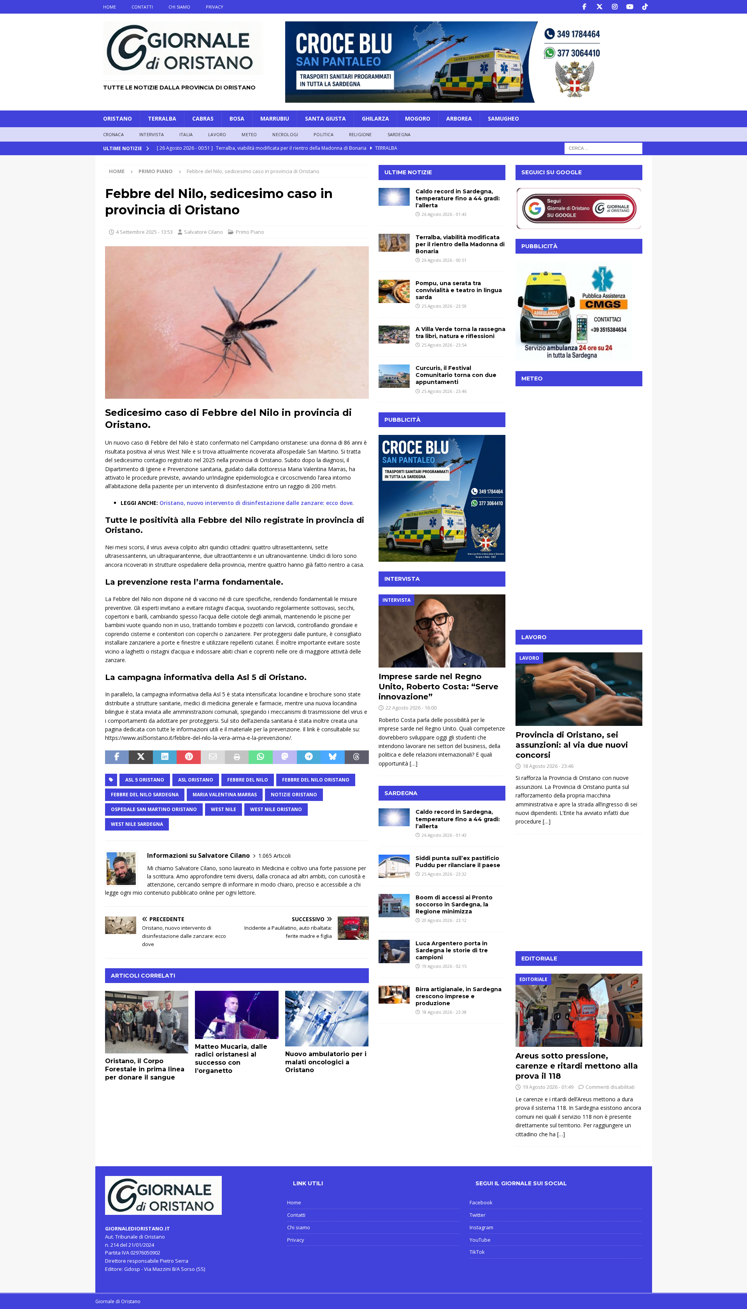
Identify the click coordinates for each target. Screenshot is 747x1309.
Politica (323, 134)
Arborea (459, 118)
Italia (186, 134)
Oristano (117, 118)
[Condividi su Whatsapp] (261, 757)
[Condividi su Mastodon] (285, 757)
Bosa (237, 118)
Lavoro (217, 134)
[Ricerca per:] (603, 148)
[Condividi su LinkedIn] (165, 757)
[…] (413, 763)
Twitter (478, 1214)
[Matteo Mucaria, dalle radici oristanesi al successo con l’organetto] (237, 1015)
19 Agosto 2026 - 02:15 (444, 966)
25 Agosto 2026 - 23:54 (444, 345)
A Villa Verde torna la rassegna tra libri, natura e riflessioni (460, 333)
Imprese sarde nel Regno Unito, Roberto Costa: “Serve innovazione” (438, 686)
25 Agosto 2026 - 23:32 (444, 874)
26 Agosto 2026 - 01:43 (444, 214)
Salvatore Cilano (203, 231)
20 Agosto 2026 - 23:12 (444, 920)
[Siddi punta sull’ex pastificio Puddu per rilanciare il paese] (394, 866)
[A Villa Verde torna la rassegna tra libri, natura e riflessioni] (394, 334)
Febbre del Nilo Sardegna (145, 794)
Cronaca (113, 134)
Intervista (151, 134)
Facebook (481, 1202)
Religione (360, 134)
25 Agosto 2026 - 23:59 (444, 306)
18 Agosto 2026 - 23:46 (548, 765)
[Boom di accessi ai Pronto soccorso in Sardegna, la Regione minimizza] (394, 905)
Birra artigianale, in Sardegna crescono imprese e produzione (459, 996)
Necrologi (285, 134)
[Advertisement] (579, 571)
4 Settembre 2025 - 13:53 (144, 231)
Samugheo (503, 118)
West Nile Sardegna (137, 824)
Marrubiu (274, 118)
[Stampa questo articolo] (237, 757)
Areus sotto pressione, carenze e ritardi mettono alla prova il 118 (577, 1066)
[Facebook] (584, 7)
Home (109, 7)
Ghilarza (375, 118)
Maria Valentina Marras (225, 794)
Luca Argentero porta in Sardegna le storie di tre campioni (452, 950)
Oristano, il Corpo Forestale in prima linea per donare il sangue (144, 1069)
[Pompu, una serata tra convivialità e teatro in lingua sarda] (394, 291)
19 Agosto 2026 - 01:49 (548, 1086)
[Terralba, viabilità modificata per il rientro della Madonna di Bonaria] (394, 243)
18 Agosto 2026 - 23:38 (444, 1012)
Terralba (162, 118)
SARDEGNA (400, 793)
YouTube (480, 1239)
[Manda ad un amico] (213, 757)
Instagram (481, 1227)
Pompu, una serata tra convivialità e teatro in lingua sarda (459, 290)
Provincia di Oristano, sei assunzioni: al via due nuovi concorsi (572, 745)
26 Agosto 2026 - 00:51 (444, 260)
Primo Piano (250, 231)
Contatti (142, 7)
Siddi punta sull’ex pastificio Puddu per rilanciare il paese (458, 862)
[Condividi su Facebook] (117, 757)
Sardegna (399, 134)
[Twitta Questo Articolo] (141, 757)
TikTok (477, 1251)
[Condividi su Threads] (357, 757)
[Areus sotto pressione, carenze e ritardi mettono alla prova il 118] (579, 1010)
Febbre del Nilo (247, 779)
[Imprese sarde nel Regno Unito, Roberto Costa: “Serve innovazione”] (442, 631)
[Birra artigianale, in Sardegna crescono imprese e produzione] (394, 995)
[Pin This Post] (189, 757)
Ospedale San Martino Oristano (154, 809)
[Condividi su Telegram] (309, 757)
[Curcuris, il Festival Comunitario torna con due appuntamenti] (394, 376)
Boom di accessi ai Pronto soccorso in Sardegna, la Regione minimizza (454, 904)
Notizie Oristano (294, 794)
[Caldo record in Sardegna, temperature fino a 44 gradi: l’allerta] (394, 197)
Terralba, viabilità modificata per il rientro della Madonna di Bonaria (460, 244)
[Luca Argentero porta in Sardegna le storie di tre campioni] (394, 951)
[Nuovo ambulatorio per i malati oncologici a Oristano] (327, 1018)
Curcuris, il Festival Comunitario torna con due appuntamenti (456, 375)
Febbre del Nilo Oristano (315, 779)
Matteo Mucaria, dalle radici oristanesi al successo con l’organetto (231, 1058)
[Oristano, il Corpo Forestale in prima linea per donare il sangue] (147, 1022)
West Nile (223, 809)
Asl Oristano (195, 779)
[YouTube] (630, 7)
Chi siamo (179, 7)
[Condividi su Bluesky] (333, 757)
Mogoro (417, 118)
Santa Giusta (325, 118)
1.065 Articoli (274, 855)
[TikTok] (645, 7)
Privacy (214, 7)
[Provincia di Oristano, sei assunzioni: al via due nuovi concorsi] (579, 688)
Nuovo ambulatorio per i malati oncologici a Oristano (325, 1062)
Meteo (249, 134)
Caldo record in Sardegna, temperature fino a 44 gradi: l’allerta (458, 198)
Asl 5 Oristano (144, 779)
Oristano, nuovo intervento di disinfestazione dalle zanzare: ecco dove (256, 502)
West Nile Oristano (276, 809)
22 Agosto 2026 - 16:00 (411, 707)
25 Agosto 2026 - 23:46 (444, 391)
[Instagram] (615, 7)
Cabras (203, 118)
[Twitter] (600, 7)
